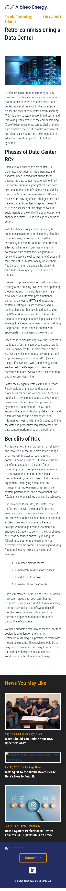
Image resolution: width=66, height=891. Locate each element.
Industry (10, 21)
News (39, 734)
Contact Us (33, 858)
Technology (23, 17)
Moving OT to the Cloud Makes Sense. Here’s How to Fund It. (31, 774)
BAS (23, 826)
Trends (9, 17)
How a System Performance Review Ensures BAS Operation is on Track (29, 833)
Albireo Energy (41, 656)
